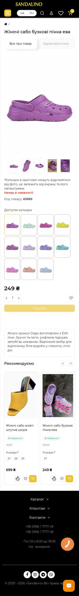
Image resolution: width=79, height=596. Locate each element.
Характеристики (56, 44)
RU (32, 13)
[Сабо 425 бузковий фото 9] (65, 166)
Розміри (11, 452)
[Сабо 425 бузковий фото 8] (52, 166)
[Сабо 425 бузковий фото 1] (39, 105)
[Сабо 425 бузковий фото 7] (39, 166)
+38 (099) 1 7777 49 (39, 532)
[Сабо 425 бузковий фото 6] (26, 166)
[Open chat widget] (69, 586)
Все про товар (20, 44)
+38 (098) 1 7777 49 (39, 526)
